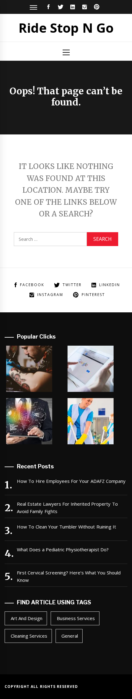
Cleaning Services (29, 636)
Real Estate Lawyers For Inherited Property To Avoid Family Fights (67, 507)
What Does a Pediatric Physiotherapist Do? (63, 549)
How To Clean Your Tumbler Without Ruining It (66, 527)
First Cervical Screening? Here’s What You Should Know (69, 576)
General (69, 636)
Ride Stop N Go (66, 27)
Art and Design (27, 618)
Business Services (76, 618)
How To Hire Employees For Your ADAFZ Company (71, 481)
